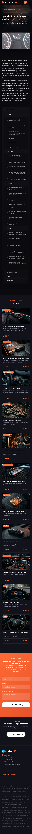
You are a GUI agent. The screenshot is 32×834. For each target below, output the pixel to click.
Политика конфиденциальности (10, 774)
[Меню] (29, 2)
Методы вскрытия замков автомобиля (15, 218)
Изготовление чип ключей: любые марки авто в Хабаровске (17, 156)
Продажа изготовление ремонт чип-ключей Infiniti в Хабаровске (17, 178)
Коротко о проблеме (7, 691)
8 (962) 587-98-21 (9, 761)
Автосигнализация (13, 143)
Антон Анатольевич (21, 23)
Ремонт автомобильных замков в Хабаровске (17, 199)
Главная (5, 9)
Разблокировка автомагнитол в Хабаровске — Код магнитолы (17, 257)
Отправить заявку (17, 705)
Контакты (10, 280)
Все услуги (11, 268)
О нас (8, 276)
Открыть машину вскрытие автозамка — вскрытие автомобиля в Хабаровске (16, 120)
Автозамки (11, 138)
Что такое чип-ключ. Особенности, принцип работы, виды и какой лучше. (17, 133)
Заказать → (26, 336)
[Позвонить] (25, 2)
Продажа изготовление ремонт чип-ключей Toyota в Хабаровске (17, 161)
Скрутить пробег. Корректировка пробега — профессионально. (17, 251)
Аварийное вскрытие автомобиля (14, 223)
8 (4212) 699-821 (17, 734)
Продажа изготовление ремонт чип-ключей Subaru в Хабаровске (17, 172)
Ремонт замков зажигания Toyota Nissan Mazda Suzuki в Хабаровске (17, 206)
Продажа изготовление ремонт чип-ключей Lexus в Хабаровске (17, 167)
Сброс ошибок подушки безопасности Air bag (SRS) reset (17, 263)
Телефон (4, 683)
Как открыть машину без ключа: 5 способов (17, 212)
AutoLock (10, 751)
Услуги (9, 228)
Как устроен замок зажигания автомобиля (16, 188)
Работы (9, 115)
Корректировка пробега (14, 9)
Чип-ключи (10, 151)
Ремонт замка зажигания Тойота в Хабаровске (17, 194)
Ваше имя (4, 676)
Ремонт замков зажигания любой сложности (17, 126)
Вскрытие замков (12, 272)
